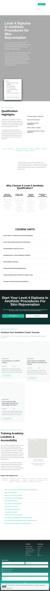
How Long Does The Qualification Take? (13, 503)
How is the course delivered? (11, 492)
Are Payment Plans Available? (11, 512)
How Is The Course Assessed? (11, 506)
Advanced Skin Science (33, 119)
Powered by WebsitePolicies (7, 588)
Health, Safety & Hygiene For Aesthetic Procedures (18, 235)
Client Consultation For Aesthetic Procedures (16, 242)
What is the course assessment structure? (13, 495)
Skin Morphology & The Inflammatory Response (16, 255)
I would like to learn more (7, 571)
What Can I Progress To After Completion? (14, 514)
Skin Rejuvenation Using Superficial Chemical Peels (18, 275)
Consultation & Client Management (32, 123)
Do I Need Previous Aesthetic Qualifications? (14, 498)
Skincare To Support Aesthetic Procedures (15, 281)
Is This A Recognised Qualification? (12, 509)
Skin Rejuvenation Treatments (35, 116)
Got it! (4, 586)
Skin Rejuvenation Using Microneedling (14, 268)
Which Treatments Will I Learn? (11, 500)
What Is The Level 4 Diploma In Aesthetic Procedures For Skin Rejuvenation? (21, 489)
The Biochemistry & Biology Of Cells (13, 248)
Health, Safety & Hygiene (34, 127)
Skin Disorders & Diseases (10, 261)
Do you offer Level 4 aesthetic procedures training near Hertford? (18, 517)
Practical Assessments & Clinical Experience (36, 131)
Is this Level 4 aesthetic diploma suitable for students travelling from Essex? (21, 520)
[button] (25, 11)
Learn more (42, 585)
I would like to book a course (8, 569)
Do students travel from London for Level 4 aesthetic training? (18, 523)
